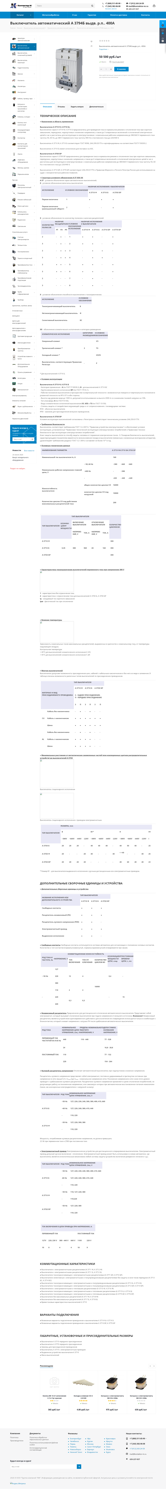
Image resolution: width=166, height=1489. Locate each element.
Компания (15, 1433)
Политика (14, 1437)
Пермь (72, 1444)
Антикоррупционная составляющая (38, 1449)
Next (154, 1366)
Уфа (88, 1438)
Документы (35, 1433)
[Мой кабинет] (154, 5)
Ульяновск (110, 1449)
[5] (109, 41)
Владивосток (92, 1452)
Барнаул (90, 1449)
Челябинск (74, 1441)
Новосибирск (75, 1449)
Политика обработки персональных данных (39, 1438)
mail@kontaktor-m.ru (138, 6)
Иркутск (109, 1441)
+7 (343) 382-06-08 (112, 6)
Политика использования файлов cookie (44, 1443)
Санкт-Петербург (94, 1447)
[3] (104, 41)
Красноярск (111, 1438)
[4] (107, 41)
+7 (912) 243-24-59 (136, 3)
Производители (16, 1440)
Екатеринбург (75, 1438)
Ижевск (109, 1444)
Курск (108, 1452)
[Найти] (92, 6)
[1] (100, 41)
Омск (108, 1447)
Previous (150, 1366)
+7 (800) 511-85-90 (112, 3)
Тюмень (73, 1447)
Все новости (29, 450)
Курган (90, 1441)
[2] (102, 41)
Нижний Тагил (76, 1452)
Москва (90, 1444)
